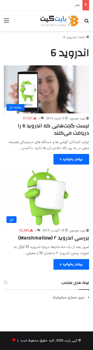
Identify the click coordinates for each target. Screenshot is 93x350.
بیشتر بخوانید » (71, 159)
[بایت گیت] (59, 20)
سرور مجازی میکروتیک (68, 297)
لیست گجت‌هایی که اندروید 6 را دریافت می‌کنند (53, 129)
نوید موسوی (77, 118)
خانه (82, 37)
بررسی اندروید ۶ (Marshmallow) (53, 238)
